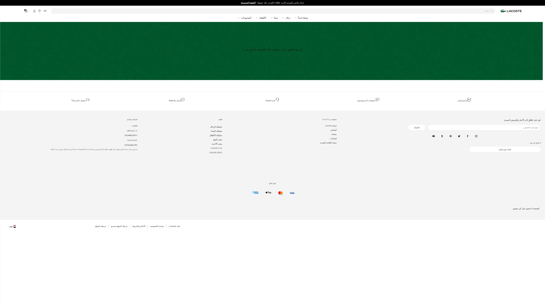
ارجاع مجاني (462, 101)
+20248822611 (130, 135)
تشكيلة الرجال (216, 127)
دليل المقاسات (174, 226)
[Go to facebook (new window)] (467, 136)
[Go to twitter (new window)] (459, 136)
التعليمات (134, 126)
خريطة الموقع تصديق (119, 226)
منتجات (334, 134)
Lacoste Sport (215, 153)
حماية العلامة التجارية (328, 143)
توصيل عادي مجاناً (78, 101)
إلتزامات (333, 139)
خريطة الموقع (100, 226)
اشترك (417, 127)
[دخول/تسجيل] (34, 11)
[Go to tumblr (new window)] (442, 136)
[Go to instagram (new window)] (476, 136)
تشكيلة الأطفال (215, 135)
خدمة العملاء (270, 101)
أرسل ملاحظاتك (174, 101)
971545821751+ (130, 145)
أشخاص (334, 130)
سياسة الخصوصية (157, 226)
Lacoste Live (216, 148)
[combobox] (273, 11)
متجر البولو (217, 140)
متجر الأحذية (217, 144)
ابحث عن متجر (505, 149)
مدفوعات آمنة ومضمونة (366, 101)
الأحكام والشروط (138, 226)
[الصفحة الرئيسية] (510, 11)
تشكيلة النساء (216, 131)
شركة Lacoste (331, 126)
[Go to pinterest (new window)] (450, 136)
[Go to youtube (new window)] (433, 136)
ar (45, 11)
